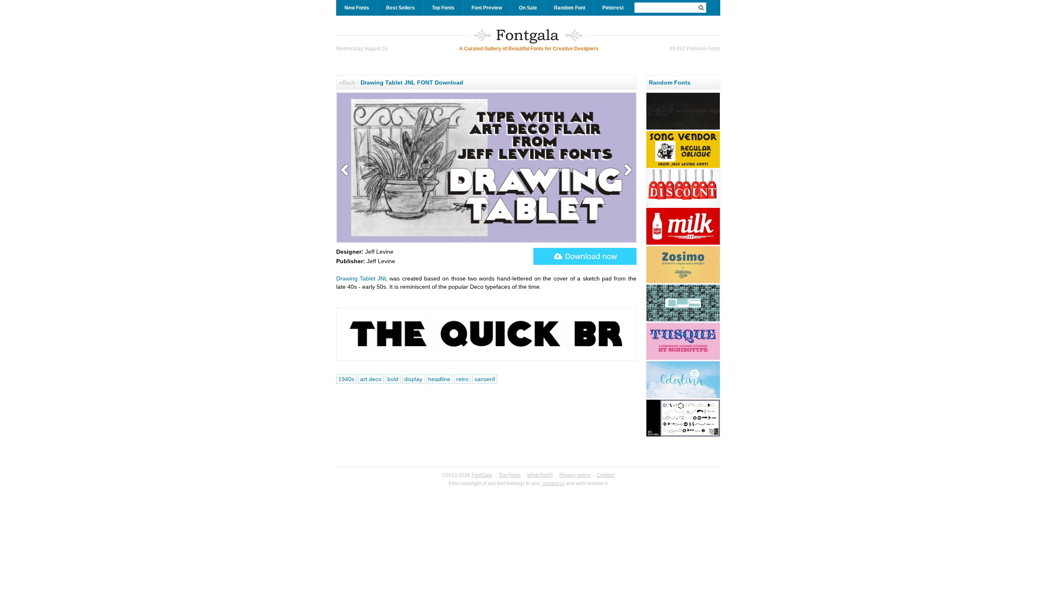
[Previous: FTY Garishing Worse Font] (346, 170)
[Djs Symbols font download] (683, 320)
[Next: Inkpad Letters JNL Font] (626, 170)
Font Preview (486, 8)
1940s (346, 379)
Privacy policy (574, 475)
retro (462, 379)
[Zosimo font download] (683, 282)
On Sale (528, 8)
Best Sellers (400, 8)
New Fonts (356, 8)
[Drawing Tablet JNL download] (584, 256)
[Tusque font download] (683, 359)
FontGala (481, 475)
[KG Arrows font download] (683, 435)
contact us (553, 483)
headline (439, 379)
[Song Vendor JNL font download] (683, 167)
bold (392, 379)
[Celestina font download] (683, 397)
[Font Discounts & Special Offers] (683, 205)
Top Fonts (443, 8)
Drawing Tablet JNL (362, 278)
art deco (371, 379)
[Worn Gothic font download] (683, 128)
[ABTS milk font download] (683, 243)
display (413, 379)
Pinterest (613, 8)
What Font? (540, 475)
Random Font (569, 8)
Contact (605, 475)
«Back (347, 82)
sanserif (484, 379)
